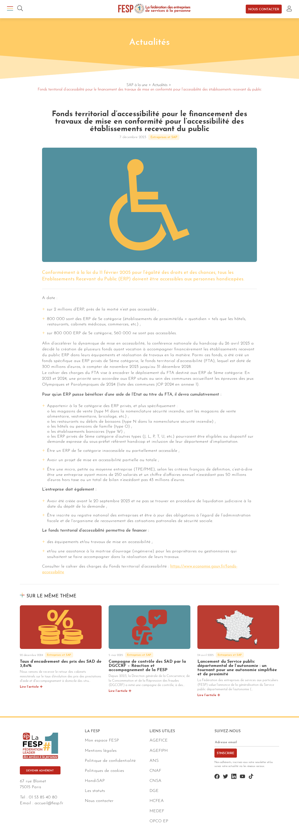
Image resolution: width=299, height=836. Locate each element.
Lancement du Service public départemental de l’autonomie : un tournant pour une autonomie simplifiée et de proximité (237, 668)
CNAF (155, 771)
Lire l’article (29, 686)
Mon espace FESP (102, 740)
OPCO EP (159, 821)
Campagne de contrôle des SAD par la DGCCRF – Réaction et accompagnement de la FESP (147, 666)
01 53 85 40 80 (43, 797)
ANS (154, 761)
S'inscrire (225, 753)
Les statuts (95, 791)
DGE (154, 791)
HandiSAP (95, 781)
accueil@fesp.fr (49, 803)
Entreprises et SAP (163, 137)
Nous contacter (263, 9)
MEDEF (157, 811)
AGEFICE (159, 740)
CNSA (155, 781)
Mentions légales (101, 751)
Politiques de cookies (104, 771)
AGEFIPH (159, 751)
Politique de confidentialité (110, 761)
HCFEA (157, 801)
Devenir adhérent (40, 770)
